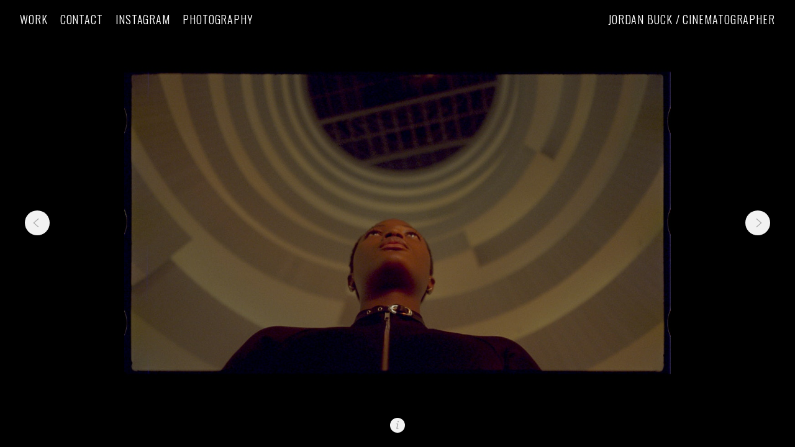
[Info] (397, 425)
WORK (34, 19)
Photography (218, 19)
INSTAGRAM (143, 19)
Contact (81, 19)
